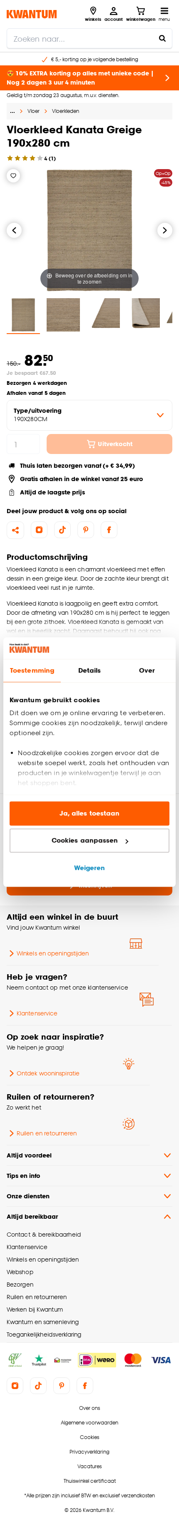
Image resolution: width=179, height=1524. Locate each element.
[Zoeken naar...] (162, 38)
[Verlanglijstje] (13, 175)
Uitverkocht (115, 443)
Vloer (33, 111)
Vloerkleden (65, 111)
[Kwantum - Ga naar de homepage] (32, 14)
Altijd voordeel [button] (29, 1155)
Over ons (89, 1408)
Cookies (89, 1437)
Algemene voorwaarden (89, 1422)
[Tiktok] (62, 529)
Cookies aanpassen (85, 841)
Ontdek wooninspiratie (48, 1073)
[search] (89, 38)
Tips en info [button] (23, 1175)
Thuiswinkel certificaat (90, 1481)
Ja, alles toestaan (90, 813)
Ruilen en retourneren (47, 1133)
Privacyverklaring (89, 1452)
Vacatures (89, 1466)
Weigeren (89, 868)
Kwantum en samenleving (43, 1321)
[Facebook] (109, 529)
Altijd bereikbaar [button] (32, 1216)
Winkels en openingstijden (53, 953)
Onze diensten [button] (28, 1196)
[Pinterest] (85, 529)
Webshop (20, 1271)
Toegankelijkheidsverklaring (44, 1334)
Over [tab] (147, 670)
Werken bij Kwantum (35, 1309)
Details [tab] (89, 670)
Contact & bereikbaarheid (44, 1234)
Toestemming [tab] (32, 670)
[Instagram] (39, 529)
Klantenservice (37, 1013)
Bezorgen (20, 1284)
